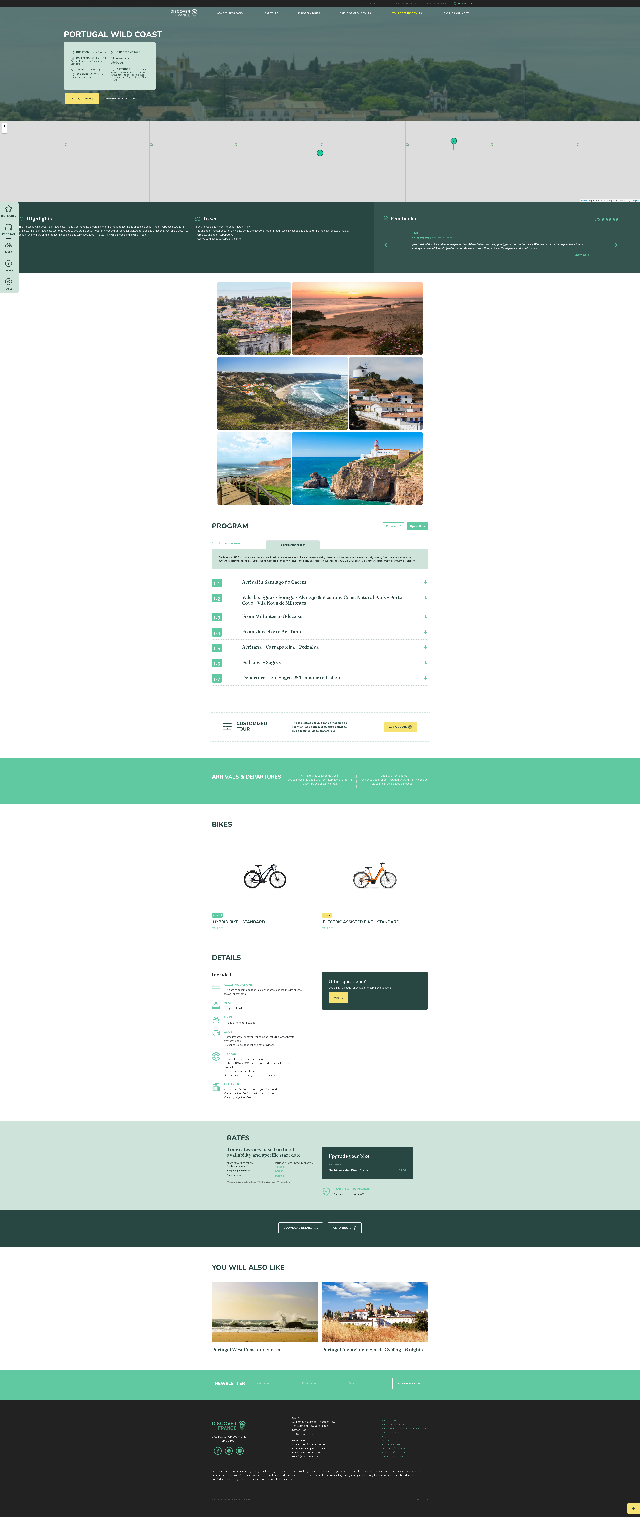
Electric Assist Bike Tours (128, 78)
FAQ (337, 998)
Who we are (389, 1420)
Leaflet (584, 200)
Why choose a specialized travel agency (405, 1428)
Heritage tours (138, 69)
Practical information (393, 1452)
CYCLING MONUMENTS (457, 13)
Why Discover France (394, 1424)
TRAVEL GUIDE (376, 3)
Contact (386, 1440)
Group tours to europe (122, 74)
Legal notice (422, 1499)
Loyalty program (391, 1432)
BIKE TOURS (271, 13)
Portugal (97, 69)
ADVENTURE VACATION (230, 13)
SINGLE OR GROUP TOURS (355, 13)
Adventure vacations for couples (128, 72)
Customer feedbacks (394, 1448)
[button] (400, 244)
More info (217, 928)
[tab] (293, 544)
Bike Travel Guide (391, 1444)
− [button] (5, 131)
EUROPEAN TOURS (309, 13)
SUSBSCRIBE (406, 1383)
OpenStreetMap (605, 200)
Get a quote (79, 98)
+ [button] (5, 126)
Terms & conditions (393, 1456)
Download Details (120, 98)
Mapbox (635, 200)
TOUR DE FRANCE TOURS (407, 13)
